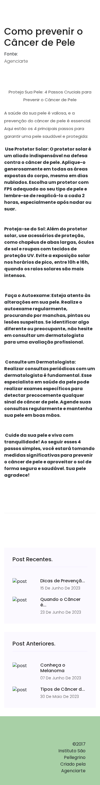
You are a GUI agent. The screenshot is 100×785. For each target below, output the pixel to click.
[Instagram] (25, 751)
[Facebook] (25, 740)
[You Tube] (25, 761)
